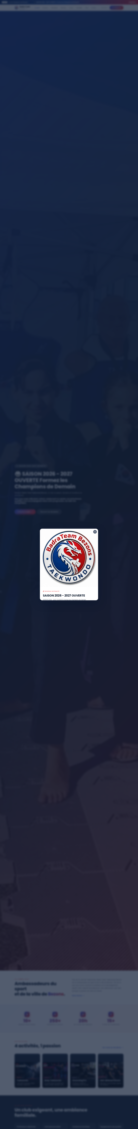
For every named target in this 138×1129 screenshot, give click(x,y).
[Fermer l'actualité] (95, 532)
